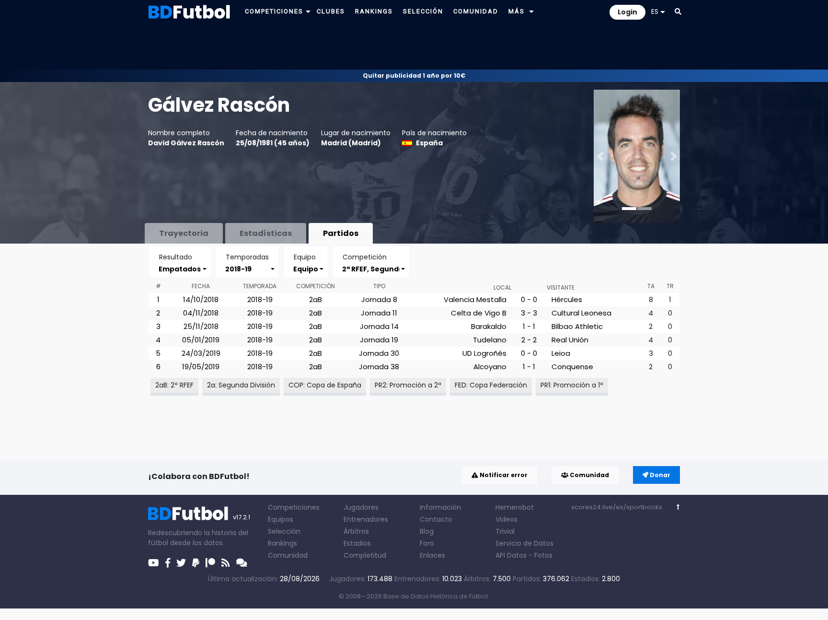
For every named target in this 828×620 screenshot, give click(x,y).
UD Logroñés (484, 353)
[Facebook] (167, 563)
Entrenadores (366, 519)
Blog (427, 531)
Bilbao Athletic (577, 326)
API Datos (511, 555)
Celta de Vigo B (478, 313)
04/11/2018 (200, 313)
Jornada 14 (379, 326)
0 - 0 (529, 299)
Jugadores (361, 507)
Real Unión (570, 340)
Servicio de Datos (524, 543)
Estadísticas (266, 233)
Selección (284, 531)
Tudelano (489, 340)
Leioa (561, 353)
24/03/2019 (201, 353)
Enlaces (432, 555)
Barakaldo (488, 326)
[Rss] (225, 563)
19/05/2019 (200, 367)
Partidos (340, 233)
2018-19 (260, 299)
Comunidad (588, 475)
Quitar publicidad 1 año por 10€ (414, 75)
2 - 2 (529, 340)
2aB (315, 299)
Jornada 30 (379, 353)
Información (440, 507)
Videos (506, 519)
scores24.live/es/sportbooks (616, 507)
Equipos (280, 519)
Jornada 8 (379, 299)
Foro (427, 543)
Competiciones (294, 507)
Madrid (365, 143)
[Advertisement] (414, 46)
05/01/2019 (200, 340)
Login (627, 12)
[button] (308, 11)
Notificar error (503, 475)
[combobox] (179, 268)
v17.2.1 (241, 517)
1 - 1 (529, 326)
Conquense (572, 367)
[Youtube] (153, 563)
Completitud (365, 555)
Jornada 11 (379, 313)
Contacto (436, 519)
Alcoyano (489, 367)
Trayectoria (183, 233)
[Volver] (678, 507)
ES (654, 11)
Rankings (282, 543)
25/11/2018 (201, 326)
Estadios (357, 543)
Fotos (543, 555)
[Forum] (241, 563)
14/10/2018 (200, 299)
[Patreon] (210, 563)
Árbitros (356, 531)
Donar (659, 475)
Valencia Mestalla (475, 299)
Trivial (505, 531)
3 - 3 (529, 313)
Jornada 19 (379, 340)
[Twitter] (181, 563)
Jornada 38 (379, 367)
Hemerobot (514, 507)
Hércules (567, 299)
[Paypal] (195, 563)
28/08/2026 (300, 579)
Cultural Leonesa (581, 313)
